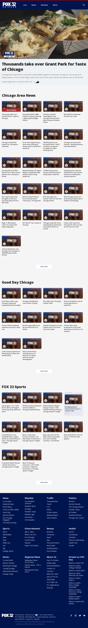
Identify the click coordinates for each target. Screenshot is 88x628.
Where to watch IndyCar (75, 579)
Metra (49, 509)
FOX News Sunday (9, 523)
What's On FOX (30, 534)
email (84, 615)
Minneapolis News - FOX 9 (32, 571)
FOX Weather (30, 520)
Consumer (50, 534)
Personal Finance (53, 543)
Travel (49, 504)
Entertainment (32, 528)
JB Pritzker (72, 512)
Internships (51, 579)
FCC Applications (53, 585)
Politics (72, 498)
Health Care (73, 543)
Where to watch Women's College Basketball (75, 592)
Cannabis (72, 537)
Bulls (4, 537)
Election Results (74, 504)
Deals (49, 537)
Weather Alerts (30, 506)
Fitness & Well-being (76, 540)
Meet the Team (52, 574)
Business (50, 532)
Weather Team (30, 512)
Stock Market (52, 551)
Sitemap (50, 588)
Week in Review (8, 563)
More (55, 5)
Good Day (6, 512)
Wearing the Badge (10, 566)
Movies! (27, 543)
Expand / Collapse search (83, 5)
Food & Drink (30, 540)
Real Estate (51, 545)
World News (7, 507)
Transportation (52, 501)
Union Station (52, 518)
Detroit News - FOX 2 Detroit (33, 566)
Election (72, 501)
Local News (7, 501)
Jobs (48, 540)
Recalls (71, 545)
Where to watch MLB (77, 570)
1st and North (8, 560)
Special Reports (8, 515)
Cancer (71, 532)
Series (6, 557)
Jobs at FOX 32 (52, 577)
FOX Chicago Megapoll (7, 519)
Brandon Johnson (75, 515)
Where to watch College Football (75, 567)
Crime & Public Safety (11, 509)
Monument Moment (10, 571)
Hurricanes (29, 517)
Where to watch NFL (76, 563)
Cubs (4, 540)
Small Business (52, 548)
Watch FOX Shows (31, 545)
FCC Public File (52, 582)
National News (8, 504)
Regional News (32, 557)
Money (50, 528)
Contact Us (51, 568)
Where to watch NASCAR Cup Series (76, 574)
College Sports (8, 551)
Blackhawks (7, 534)
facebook (71, 615)
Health (72, 528)
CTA (48, 507)
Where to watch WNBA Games (75, 598)
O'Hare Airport (52, 512)
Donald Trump (74, 509)
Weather (29, 498)
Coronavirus (73, 534)
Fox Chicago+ (30, 537)
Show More (44, 266)
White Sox (6, 543)
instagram (75, 615)
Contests (50, 571)
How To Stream (53, 560)
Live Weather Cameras (29, 502)
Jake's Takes (29, 532)
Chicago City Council (76, 518)
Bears (5, 532)
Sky (4, 548)
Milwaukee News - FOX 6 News (31, 561)
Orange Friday (8, 574)
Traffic (50, 498)
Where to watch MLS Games (76, 602)
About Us (51, 557)
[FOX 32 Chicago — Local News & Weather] (10, 5)
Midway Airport (52, 515)
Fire (4, 545)
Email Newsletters (53, 566)
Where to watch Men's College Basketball (75, 585)
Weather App (29, 514)
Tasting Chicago (9, 568)
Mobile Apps (51, 563)
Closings (28, 509)
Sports (6, 528)
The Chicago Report (76, 507)
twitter (80, 615)
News (5, 498)
